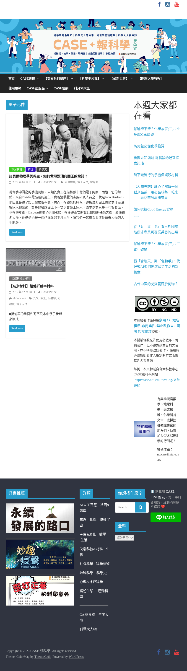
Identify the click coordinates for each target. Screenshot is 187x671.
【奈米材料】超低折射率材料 (31, 286)
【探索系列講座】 (57, 78)
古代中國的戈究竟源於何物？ (156, 284)
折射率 (52, 298)
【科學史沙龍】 (89, 78)
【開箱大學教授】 (151, 78)
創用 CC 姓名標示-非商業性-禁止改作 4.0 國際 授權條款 (157, 325)
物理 (30, 169)
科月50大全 (82, 88)
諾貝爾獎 (70, 182)
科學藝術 (103, 564)
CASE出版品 (36, 88)
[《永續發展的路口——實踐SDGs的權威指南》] (40, 506)
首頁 (11, 78)
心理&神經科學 (91, 582)
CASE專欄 (27, 78)
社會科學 (88, 564)
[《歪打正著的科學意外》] (40, 578)
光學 (36, 298)
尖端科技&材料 (20, 278)
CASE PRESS (49, 182)
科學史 (43, 169)
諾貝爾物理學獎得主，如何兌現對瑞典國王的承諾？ (48, 176)
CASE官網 (61, 88)
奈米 (43, 298)
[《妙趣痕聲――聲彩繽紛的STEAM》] (40, 542)
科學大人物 (88, 629)
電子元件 (82, 182)
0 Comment (19, 298)
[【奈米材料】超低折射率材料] (36, 251)
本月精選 (16, 169)
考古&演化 (88, 534)
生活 (84, 540)
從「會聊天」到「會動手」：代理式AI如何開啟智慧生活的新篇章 (157, 266)
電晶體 (94, 182)
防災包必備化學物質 (149, 146)
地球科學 (86, 573)
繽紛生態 (89, 591)
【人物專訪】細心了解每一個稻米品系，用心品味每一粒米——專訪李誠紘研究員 (156, 192)
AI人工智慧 (88, 505)
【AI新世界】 (119, 78)
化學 (93, 519)
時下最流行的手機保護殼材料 (156, 175)
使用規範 (14, 88)
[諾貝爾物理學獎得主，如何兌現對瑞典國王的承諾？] (67, 116)
